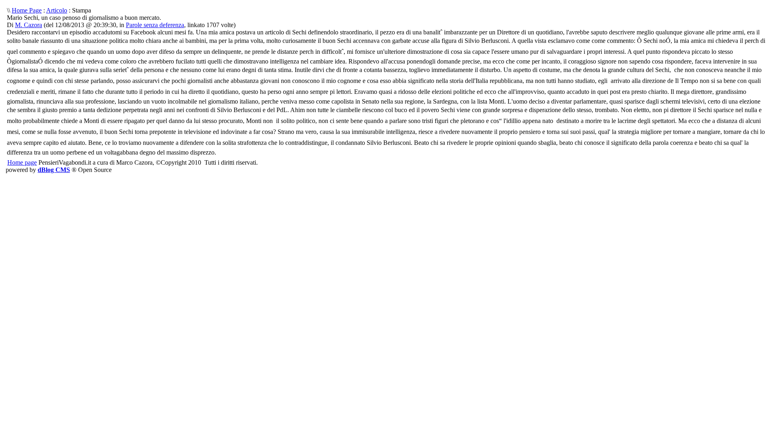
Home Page (27, 10)
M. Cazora (28, 24)
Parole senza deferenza (155, 24)
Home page (22, 162)
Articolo (56, 10)
